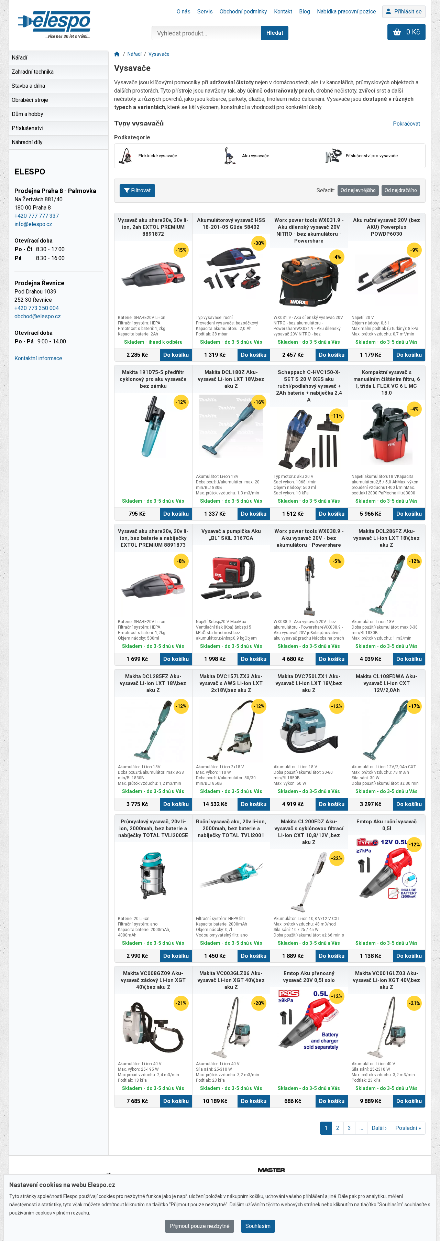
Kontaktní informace (38, 358)
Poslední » (408, 1128)
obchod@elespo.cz (37, 316)
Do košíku (176, 355)
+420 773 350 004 (36, 308)
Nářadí (135, 54)
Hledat (274, 33)
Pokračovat (406, 123)
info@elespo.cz (33, 224)
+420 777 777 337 (36, 216)
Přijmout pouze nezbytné (199, 1226)
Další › (379, 1128)
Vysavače (158, 54)
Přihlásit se (408, 11)
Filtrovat (141, 190)
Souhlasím (258, 1226)
